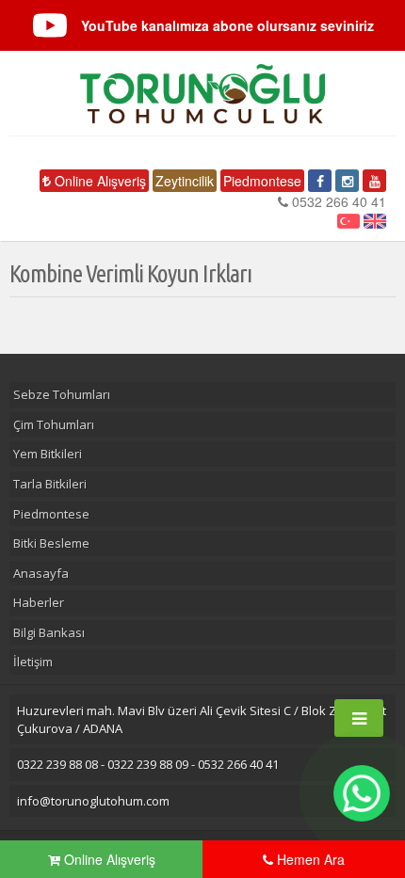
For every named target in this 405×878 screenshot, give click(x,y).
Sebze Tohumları (61, 394)
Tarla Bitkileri (50, 483)
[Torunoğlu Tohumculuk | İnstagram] (347, 180)
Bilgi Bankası (49, 632)
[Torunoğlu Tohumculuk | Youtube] (374, 180)
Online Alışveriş (98, 180)
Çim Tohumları (53, 424)
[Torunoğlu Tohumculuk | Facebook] (320, 180)
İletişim (33, 661)
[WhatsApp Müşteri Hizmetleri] (361, 793)
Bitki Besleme (51, 543)
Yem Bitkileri (47, 453)
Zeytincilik (184, 180)
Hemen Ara (309, 859)
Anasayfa (41, 573)
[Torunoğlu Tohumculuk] (202, 93)
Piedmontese (262, 180)
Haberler (38, 602)
